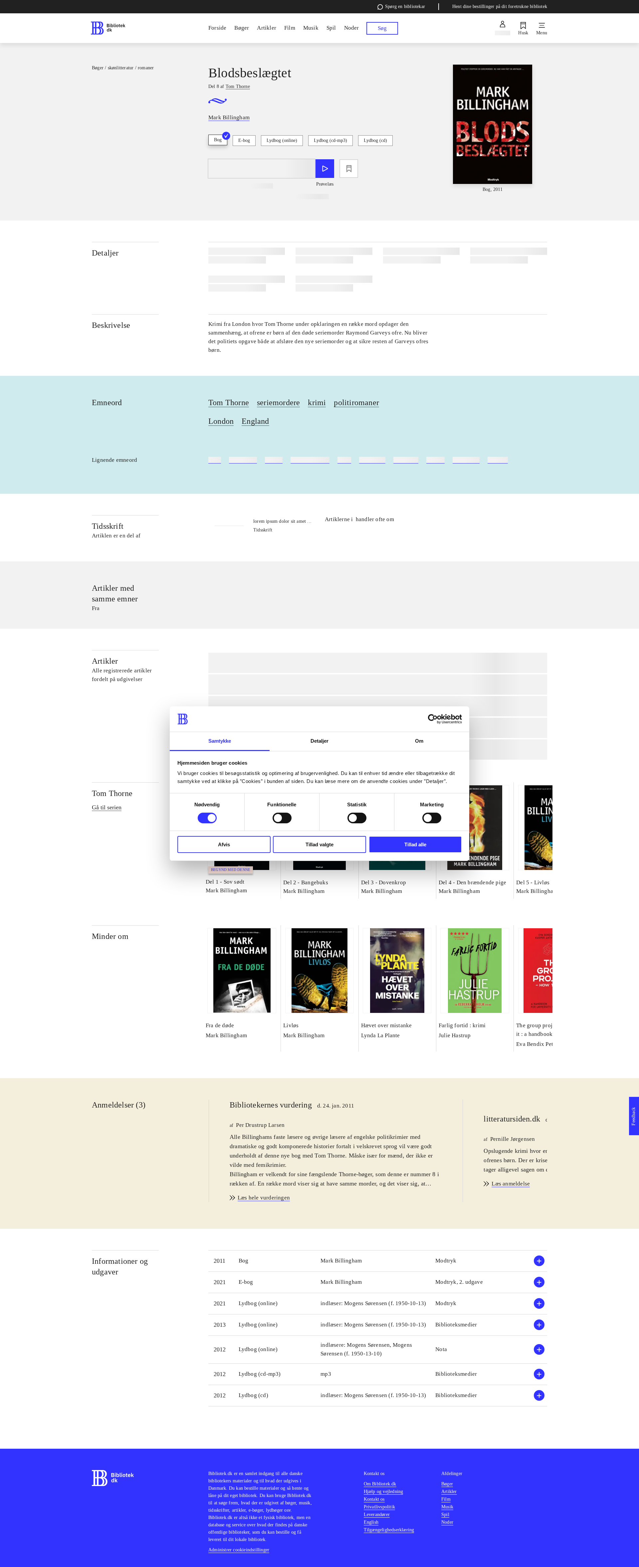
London (221, 421)
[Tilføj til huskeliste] (348, 168)
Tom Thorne (228, 402)
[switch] (282, 818)
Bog (218, 139)
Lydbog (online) (282, 140)
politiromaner (356, 402)
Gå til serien (106, 807)
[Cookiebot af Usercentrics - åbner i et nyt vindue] (433, 719)
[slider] (492, 128)
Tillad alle (415, 844)
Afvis (224, 844)
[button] (377, 1261)
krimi (317, 402)
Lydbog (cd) (375, 140)
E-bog (244, 140)
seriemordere (278, 402)
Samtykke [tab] (219, 741)
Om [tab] (419, 741)
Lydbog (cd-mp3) (330, 140)
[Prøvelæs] (325, 168)
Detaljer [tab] (320, 741)
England (255, 421)
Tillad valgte (319, 844)
